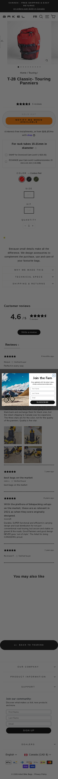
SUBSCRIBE (42, 402)
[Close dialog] (53, 375)
